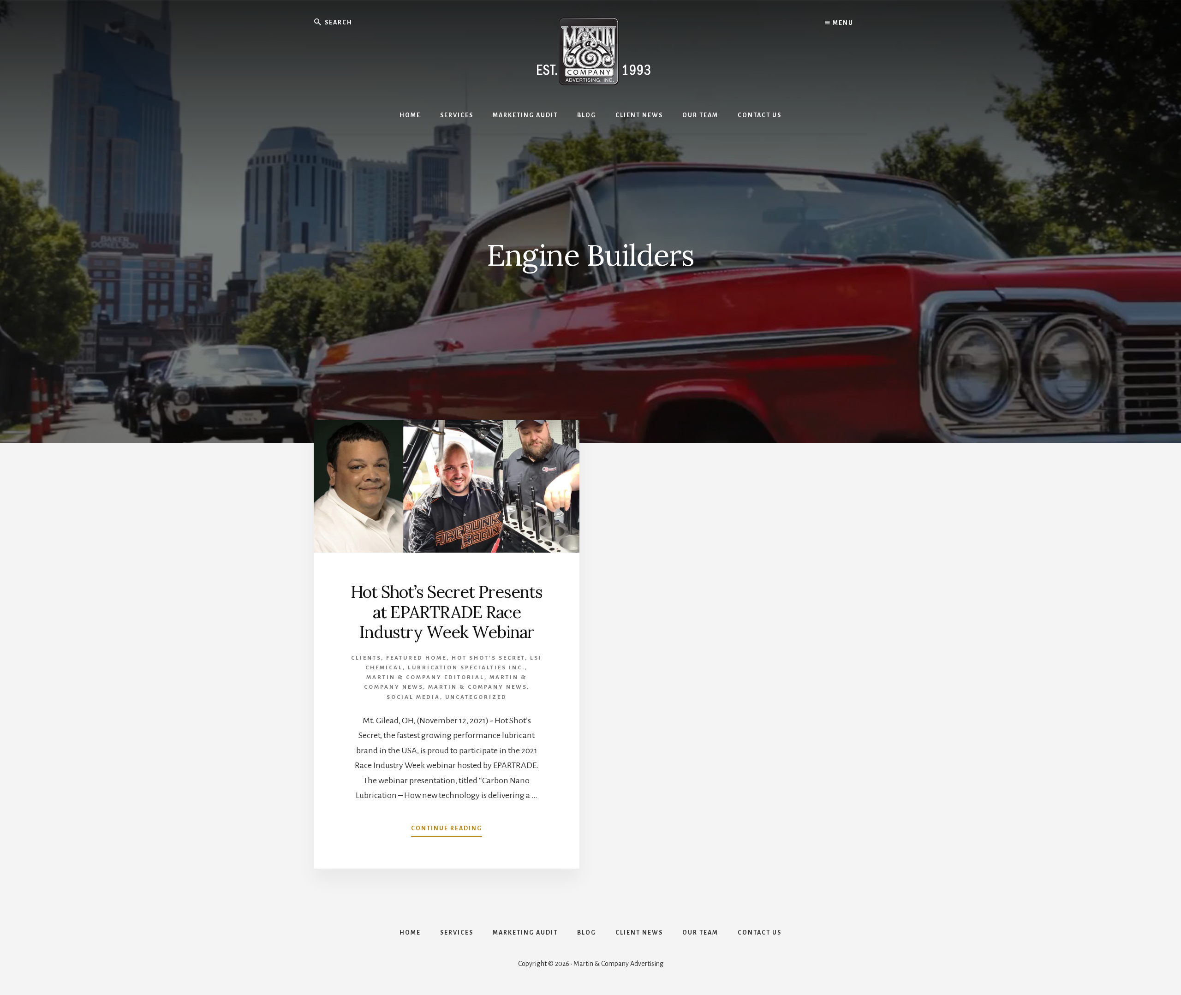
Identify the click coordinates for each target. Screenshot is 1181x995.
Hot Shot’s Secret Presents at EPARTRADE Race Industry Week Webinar (447, 611)
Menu (842, 23)
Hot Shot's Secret (488, 658)
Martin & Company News (477, 687)
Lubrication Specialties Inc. (466, 668)
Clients (366, 658)
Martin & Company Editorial (425, 677)
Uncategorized (476, 697)
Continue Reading (446, 831)
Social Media (413, 697)
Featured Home (416, 658)
